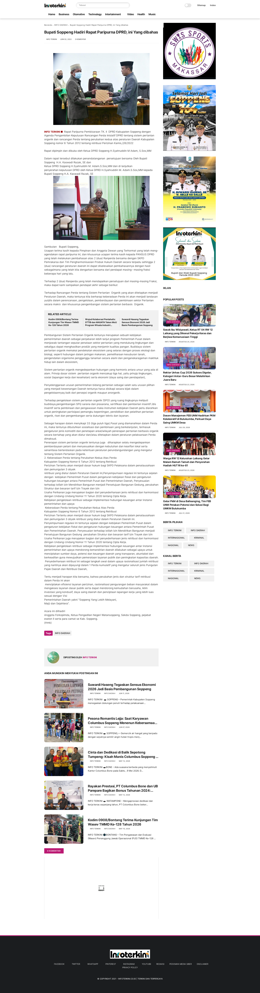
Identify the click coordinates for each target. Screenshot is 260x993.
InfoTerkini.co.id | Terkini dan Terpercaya (140, 979)
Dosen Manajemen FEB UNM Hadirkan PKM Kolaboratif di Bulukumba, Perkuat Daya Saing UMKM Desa (189, 419)
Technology (95, 14)
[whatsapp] (200, 14)
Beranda (48, 25)
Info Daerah (173, 322)
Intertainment (113, 14)
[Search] (127, 5)
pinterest (110, 964)
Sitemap (201, 5)
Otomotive (79, 14)
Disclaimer (202, 964)
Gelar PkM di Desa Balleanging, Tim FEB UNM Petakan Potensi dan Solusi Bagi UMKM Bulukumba (187, 505)
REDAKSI (160, 964)
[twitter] (195, 14)
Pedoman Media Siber (180, 964)
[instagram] (209, 14)
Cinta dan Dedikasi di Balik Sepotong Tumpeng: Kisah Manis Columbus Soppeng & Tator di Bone (123, 754)
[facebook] (190, 14)
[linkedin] (71, 641)
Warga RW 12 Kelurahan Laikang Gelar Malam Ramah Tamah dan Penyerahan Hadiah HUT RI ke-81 (186, 462)
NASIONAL (173, 545)
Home (51, 14)
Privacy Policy (130, 967)
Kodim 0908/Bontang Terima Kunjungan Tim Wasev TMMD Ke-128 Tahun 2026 (63, 322)
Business (64, 14)
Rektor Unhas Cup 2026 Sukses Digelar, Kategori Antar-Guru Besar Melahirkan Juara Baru (187, 376)
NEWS (191, 545)
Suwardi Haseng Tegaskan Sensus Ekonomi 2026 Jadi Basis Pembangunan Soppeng (137, 322)
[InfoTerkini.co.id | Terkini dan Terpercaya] (55, 6)
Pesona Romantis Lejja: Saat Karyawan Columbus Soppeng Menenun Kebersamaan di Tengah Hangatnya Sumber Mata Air (122, 721)
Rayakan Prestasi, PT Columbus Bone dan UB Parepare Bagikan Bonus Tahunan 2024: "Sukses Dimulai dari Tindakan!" (123, 788)
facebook (59, 964)
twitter (76, 964)
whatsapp (92, 964)
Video (130, 14)
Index (213, 5)
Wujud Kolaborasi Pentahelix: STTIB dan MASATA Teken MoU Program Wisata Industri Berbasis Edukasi (101, 322)
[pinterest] (204, 14)
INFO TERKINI (174, 530)
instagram (129, 964)
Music (152, 14)
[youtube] (214, 14)
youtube (146, 964)
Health (141, 14)
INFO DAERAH (61, 25)
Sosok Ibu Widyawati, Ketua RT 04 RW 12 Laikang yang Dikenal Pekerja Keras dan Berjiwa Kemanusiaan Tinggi (188, 333)
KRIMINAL (199, 537)
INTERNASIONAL (176, 537)
